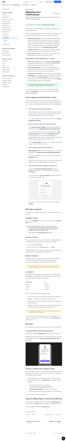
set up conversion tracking (38, 127)
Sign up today (55, 401)
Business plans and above (49, 24)
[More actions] (61, 13)
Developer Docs (7, 4)
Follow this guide (32, 150)
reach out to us (57, 318)
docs (40, 244)
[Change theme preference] (63, 2)
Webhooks (34, 4)
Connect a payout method (36, 389)
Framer (37, 403)
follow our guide (37, 142)
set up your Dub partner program (43, 168)
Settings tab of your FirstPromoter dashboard (48, 152)
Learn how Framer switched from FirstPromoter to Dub (41, 84)
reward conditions (42, 77)
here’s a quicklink (44, 175)
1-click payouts (41, 333)
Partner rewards (42, 232)
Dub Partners (31, 58)
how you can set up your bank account (49, 338)
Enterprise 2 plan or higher (50, 47)
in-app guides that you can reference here (49, 129)
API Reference (26, 4)
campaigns (35, 220)
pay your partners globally (52, 61)
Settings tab (31, 157)
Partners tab (31, 170)
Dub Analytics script (53, 133)
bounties (59, 78)
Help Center (16, 4)
